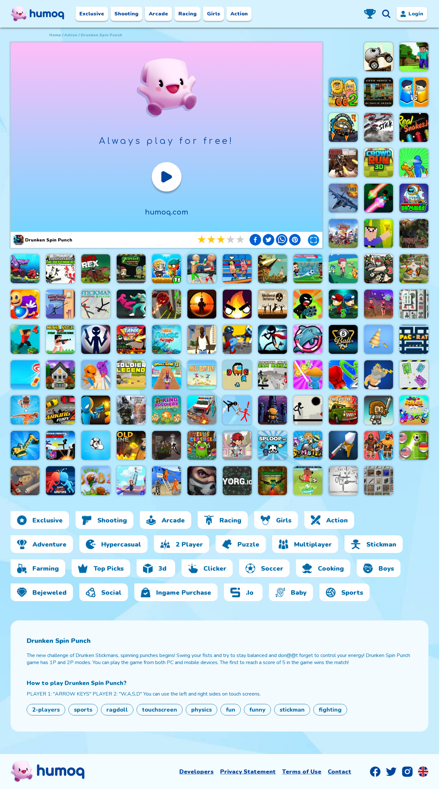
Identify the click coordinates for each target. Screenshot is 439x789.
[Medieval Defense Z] (272, 304)
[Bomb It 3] (307, 445)
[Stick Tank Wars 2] (131, 339)
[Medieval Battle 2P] (378, 445)
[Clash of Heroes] (378, 374)
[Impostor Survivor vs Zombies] (413, 198)
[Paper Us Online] (343, 480)
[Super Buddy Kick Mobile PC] (25, 304)
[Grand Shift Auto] (201, 339)
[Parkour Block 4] (25, 339)
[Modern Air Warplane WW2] (343, 198)
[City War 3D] (413, 92)
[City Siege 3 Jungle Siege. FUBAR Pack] (378, 268)
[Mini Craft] (413, 56)
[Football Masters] (307, 268)
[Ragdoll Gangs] (237, 339)
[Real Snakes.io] (413, 127)
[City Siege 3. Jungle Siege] (378, 92)
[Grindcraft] (378, 480)
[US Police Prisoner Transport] (166, 480)
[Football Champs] (307, 480)
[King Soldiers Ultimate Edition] (166, 410)
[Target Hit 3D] (25, 374)
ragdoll (117, 710)
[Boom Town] (60, 374)
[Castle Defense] (343, 233)
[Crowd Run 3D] (378, 162)
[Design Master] (378, 339)
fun (230, 710)
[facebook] (255, 240)
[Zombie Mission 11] (166, 268)
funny (257, 710)
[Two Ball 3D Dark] (166, 304)
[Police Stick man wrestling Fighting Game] (201, 268)
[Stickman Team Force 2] (307, 304)
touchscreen (159, 710)
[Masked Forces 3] (201, 480)
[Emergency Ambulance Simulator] (201, 410)
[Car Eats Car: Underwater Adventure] (25, 268)
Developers (196, 772)
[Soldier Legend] (131, 374)
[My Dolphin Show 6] (307, 339)
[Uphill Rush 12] (166, 374)
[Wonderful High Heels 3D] (131, 480)
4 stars (231, 239)
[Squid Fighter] (131, 304)
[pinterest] (295, 240)
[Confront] (343, 445)
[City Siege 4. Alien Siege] (343, 127)
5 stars (241, 239)
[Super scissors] (95, 374)
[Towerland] (272, 410)
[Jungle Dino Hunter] (413, 233)
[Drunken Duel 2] (95, 410)
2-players (46, 710)
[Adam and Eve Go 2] (343, 92)
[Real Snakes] (378, 198)
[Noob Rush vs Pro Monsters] (60, 339)
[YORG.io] (237, 480)
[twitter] (268, 240)
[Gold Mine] (131, 445)
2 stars (212, 239)
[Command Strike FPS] (131, 410)
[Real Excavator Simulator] (25, 445)
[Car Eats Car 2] (343, 410)
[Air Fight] (25, 480)
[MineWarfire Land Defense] (272, 480)
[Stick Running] (307, 410)
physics (201, 710)
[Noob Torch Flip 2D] (378, 233)
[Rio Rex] (95, 268)
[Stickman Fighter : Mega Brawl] (60, 445)
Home (55, 35)
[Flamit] (237, 304)
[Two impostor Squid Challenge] (237, 374)
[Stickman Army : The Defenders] (60, 268)
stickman (292, 710)
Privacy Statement (248, 772)
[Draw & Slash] (307, 374)
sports (83, 710)
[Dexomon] (343, 268)
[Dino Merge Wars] (25, 410)
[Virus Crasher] (201, 445)
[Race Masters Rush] (413, 410)
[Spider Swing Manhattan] (60, 304)
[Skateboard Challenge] (237, 445)
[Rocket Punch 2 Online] (343, 374)
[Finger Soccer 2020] (413, 445)
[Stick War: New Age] (95, 339)
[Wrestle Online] (237, 268)
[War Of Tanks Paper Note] (413, 374)
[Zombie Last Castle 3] (343, 304)
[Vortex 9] (378, 304)
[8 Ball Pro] (343, 339)
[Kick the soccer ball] (95, 445)
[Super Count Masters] (60, 480)
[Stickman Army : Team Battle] (272, 374)
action (70, 35)
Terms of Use (301, 772)
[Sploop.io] (272, 445)
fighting (330, 710)
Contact (339, 772)
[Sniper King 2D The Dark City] (201, 304)
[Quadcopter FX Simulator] (413, 268)
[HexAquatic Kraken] (166, 339)
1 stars (202, 239)
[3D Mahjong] (413, 304)
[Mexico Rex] (343, 162)
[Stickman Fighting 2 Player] (95, 304)
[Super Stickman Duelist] (237, 410)
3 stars (221, 239)
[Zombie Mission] (131, 268)
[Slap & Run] (413, 162)
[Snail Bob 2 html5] (95, 480)
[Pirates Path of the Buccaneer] (272, 268)
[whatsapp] (282, 240)
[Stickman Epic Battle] (272, 339)
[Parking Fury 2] (60, 410)
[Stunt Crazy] (378, 56)
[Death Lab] (166, 445)
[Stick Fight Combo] (378, 127)
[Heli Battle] (201, 374)
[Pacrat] (413, 339)
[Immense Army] (378, 410)
